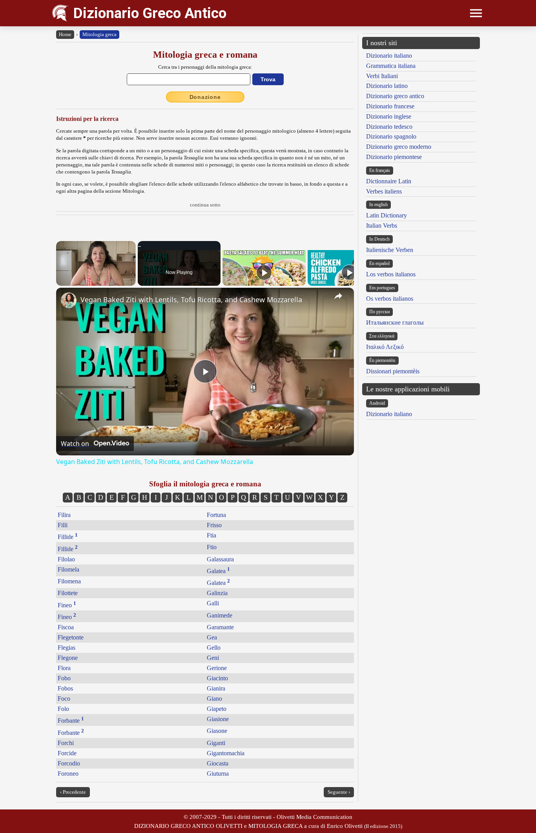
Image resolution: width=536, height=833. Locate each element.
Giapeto (216, 708)
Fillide (68, 536)
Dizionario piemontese (394, 156)
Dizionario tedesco (389, 126)
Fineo (67, 605)
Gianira (216, 688)
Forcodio (69, 763)
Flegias (66, 647)
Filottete (68, 593)
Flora (64, 668)
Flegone (68, 657)
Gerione (217, 668)
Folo (63, 708)
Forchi (66, 743)
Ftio (212, 547)
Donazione (205, 97)
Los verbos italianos (391, 274)
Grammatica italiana (391, 65)
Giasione (218, 719)
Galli (213, 603)
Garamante (220, 627)
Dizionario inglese (388, 116)
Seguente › (339, 792)
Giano (214, 698)
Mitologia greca (99, 34)
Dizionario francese (390, 106)
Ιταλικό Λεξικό (385, 346)
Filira (64, 514)
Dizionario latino (387, 85)
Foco (64, 698)
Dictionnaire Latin (388, 181)
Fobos (65, 688)
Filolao (66, 559)
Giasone (217, 730)
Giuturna (218, 773)
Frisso (214, 525)
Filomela (68, 569)
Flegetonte (71, 637)
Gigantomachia (225, 753)
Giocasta (217, 763)
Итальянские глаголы (395, 322)
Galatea (218, 571)
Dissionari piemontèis (392, 371)
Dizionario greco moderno (398, 146)
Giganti (216, 743)
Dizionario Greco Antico (149, 13)
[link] (69, 300)
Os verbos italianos (389, 298)
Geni (213, 657)
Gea (212, 637)
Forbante (71, 720)
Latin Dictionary (386, 215)
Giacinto (217, 678)
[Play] (264, 272)
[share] (338, 296)
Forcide (67, 753)
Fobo (64, 678)
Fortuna (216, 514)
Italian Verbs (381, 225)
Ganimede (219, 615)
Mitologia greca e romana (205, 54)
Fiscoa (66, 627)
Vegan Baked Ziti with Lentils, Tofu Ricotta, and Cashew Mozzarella (191, 299)
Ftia (211, 535)
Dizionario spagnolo (391, 136)
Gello (214, 647)
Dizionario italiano (389, 55)
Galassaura (220, 559)
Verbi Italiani (382, 76)
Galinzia (217, 593)
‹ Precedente (73, 792)
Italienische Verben (389, 250)
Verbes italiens (384, 191)
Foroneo (68, 773)
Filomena (69, 581)
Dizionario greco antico (395, 96)
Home (65, 34)
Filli (62, 525)
